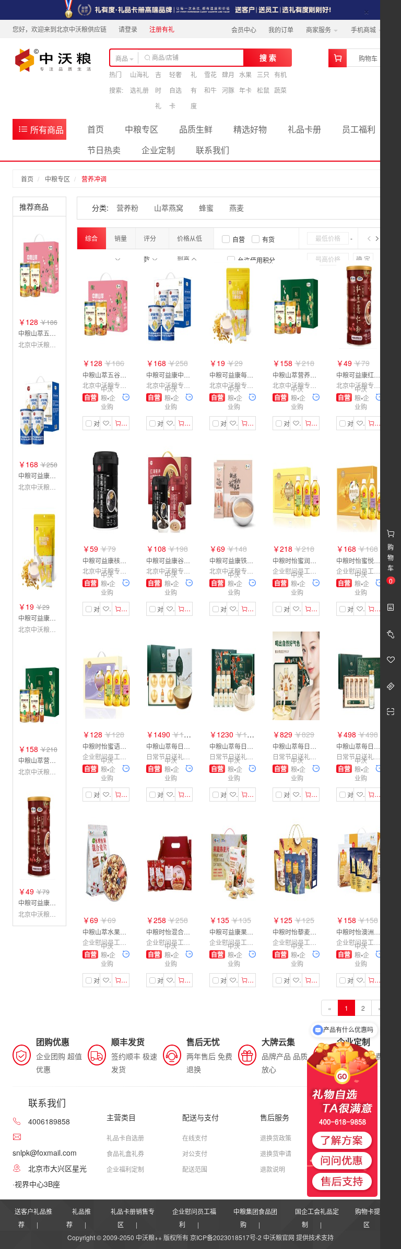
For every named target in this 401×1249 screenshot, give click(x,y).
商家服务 (319, 29)
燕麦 (236, 207)
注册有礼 (161, 29)
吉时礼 (158, 90)
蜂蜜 (206, 207)
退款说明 (272, 1169)
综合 (91, 238)
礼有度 (194, 90)
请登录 (128, 29)
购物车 (368, 58)
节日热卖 (104, 150)
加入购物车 (125, 422)
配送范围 (194, 1169)
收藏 (110, 422)
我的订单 (280, 29)
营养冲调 (94, 178)
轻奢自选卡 (175, 90)
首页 (95, 129)
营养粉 (127, 207)
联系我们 (212, 150)
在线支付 (194, 1137)
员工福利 (358, 129)
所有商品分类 (41, 132)
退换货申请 (275, 1153)
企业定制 (158, 150)
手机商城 (364, 29)
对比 (95, 423)
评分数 (150, 241)
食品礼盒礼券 (125, 1153)
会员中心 (243, 29)
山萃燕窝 (168, 207)
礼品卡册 (304, 129)
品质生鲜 (196, 129)
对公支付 (194, 1153)
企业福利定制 (125, 1169)
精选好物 (250, 129)
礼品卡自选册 (125, 1137)
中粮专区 (141, 129)
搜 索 (268, 57)
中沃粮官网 (278, 1237)
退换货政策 (275, 1137)
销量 (120, 238)
